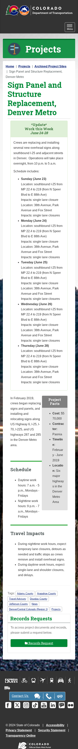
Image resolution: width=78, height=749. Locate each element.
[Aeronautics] (42, 680)
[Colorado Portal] (35, 744)
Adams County (25, 593)
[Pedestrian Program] (70, 680)
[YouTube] (43, 705)
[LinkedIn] (52, 705)
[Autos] (61, 680)
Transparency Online (21, 735)
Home (10, 66)
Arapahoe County (46, 593)
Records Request (40, 643)
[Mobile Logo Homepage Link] (39, 10)
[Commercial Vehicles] (7, 688)
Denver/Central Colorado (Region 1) (28, 609)
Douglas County (38, 598)
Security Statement (51, 730)
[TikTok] (35, 705)
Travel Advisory (17, 598)
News (35, 604)
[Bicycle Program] (24, 680)
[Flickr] (70, 705)
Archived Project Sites (50, 66)
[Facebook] (8, 705)
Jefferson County (18, 604)
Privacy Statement (19, 730)
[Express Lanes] (11, 680)
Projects (24, 66)
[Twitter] (17, 705)
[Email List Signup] (61, 705)
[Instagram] (26, 705)
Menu (71, 27)
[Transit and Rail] (33, 680)
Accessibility (55, 725)
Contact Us (20, 696)
